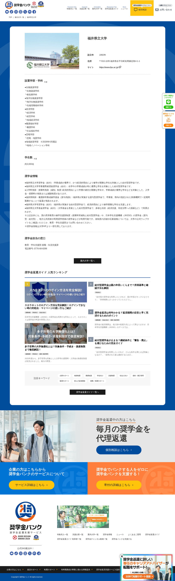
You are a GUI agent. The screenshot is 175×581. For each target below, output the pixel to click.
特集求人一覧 (72, 8)
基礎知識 (89, 376)
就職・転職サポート (97, 381)
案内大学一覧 (97, 8)
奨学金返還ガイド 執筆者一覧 (69, 539)
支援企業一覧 (85, 8)
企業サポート (64, 376)
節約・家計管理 (138, 376)
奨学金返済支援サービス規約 (108, 570)
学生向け (100, 376)
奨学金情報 (107, 534)
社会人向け (124, 376)
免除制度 (77, 376)
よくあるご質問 (134, 534)
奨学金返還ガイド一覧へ (87, 392)
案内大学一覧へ (87, 261)
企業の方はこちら (14, 570)
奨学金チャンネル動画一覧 (96, 539)
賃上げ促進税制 (79, 381)
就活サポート (32, 570)
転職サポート (49, 570)
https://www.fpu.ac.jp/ (109, 67)
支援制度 (111, 376)
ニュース (124, 8)
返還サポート (64, 381)
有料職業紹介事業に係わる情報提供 (75, 570)
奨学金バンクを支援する (122, 539)
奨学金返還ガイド (111, 8)
